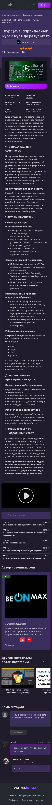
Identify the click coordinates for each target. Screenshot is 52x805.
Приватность (27, 800)
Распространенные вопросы (31, 795)
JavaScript (29, 97)
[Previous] (44, 661)
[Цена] (33, 5)
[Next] (48, 661)
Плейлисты (14, 800)
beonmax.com (15, 623)
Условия (39, 800)
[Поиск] (27, 5)
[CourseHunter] (10, 5)
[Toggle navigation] (4, 5)
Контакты (12, 795)
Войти (44, 5)
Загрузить (14, 86)
